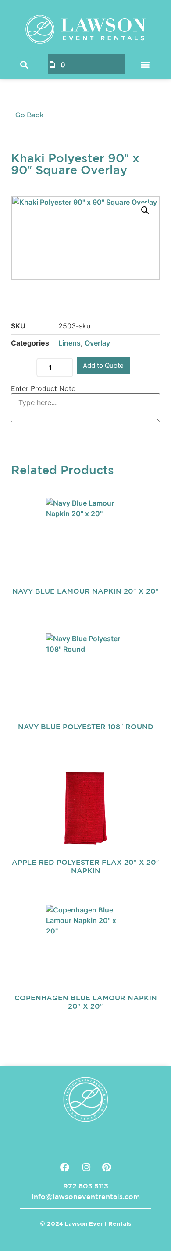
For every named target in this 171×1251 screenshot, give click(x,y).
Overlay (97, 343)
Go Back (29, 115)
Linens (69, 343)
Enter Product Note (43, 388)
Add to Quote (103, 365)
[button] (24, 64)
